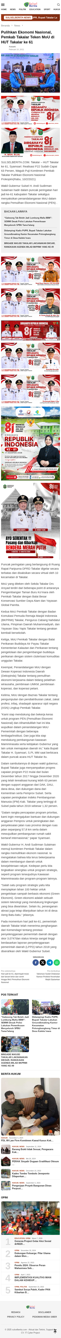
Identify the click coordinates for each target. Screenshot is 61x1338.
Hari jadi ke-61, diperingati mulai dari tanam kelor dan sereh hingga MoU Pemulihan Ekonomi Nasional (15, 976)
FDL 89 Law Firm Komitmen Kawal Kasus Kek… (27, 1140)
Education (20, 1238)
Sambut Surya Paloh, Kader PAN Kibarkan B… (32, 1291)
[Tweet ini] (43, 962)
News (21, 1146)
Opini (28, 1238)
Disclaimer (44, 1312)
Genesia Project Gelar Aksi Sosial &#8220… (33, 1242)
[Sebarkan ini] (36, 962)
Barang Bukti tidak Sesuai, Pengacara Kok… (32, 1150)
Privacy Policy (15, 1317)
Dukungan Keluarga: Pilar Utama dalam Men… (32, 1254)
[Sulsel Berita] (30, 4)
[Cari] (58, 5)
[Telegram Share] (50, 962)
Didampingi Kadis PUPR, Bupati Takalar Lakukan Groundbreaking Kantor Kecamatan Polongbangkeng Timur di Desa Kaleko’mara (30, 234)
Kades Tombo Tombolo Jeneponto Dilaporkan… (30, 1175)
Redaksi (15, 1312)
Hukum (4, 1138)
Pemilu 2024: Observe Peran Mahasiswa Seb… (30, 1266)
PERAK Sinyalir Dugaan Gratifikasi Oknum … (35, 1163)
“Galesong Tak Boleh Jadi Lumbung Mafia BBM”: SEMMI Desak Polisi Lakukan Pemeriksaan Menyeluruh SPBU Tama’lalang (28, 221)
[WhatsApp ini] (57, 962)
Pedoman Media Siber (44, 1317)
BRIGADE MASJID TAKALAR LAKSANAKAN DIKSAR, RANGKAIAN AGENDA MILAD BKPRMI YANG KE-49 (14, 1060)
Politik (23, 1287)
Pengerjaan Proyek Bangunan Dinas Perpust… (31, 1187)
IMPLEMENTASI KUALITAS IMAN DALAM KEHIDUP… (33, 1279)
